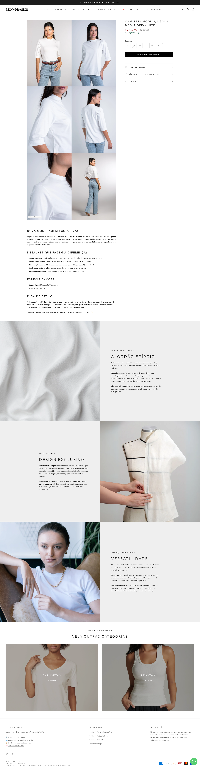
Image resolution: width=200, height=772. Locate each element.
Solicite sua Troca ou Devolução (19, 743)
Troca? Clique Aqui (152, 9)
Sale (121, 9)
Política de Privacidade (97, 740)
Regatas (74, 9)
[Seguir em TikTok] (13, 753)
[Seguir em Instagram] (7, 753)
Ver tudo (133, 9)
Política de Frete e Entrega (98, 736)
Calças (87, 9)
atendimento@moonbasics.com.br (20, 740)
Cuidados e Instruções (16, 745)
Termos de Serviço (95, 744)
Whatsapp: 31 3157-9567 (17, 737)
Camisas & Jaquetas (105, 9)
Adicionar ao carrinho (149, 54)
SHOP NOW (52, 680)
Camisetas (60, 9)
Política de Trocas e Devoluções (100, 732)
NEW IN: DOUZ (44, 9)
